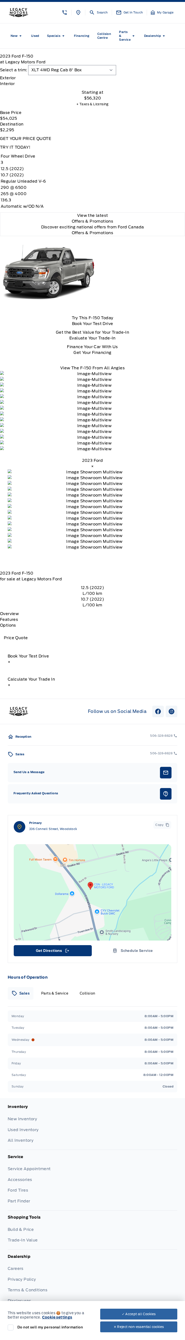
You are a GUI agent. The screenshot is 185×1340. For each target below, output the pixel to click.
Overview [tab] (9, 613)
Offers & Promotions (92, 233)
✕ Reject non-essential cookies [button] (139, 1327)
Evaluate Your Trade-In (92, 338)
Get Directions (52, 952)
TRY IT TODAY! (15, 147)
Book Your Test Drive (92, 323)
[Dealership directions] (92, 892)
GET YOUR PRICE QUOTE (25, 138)
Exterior (8, 78)
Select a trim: (13, 70)
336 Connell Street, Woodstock (53, 829)
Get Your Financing (92, 352)
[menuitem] (17, 36)
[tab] (92, 78)
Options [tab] (8, 625)
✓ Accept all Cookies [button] (139, 1314)
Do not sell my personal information (50, 1327)
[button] (64, 12)
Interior (7, 83)
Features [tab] (9, 619)
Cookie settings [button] (57, 1317)
